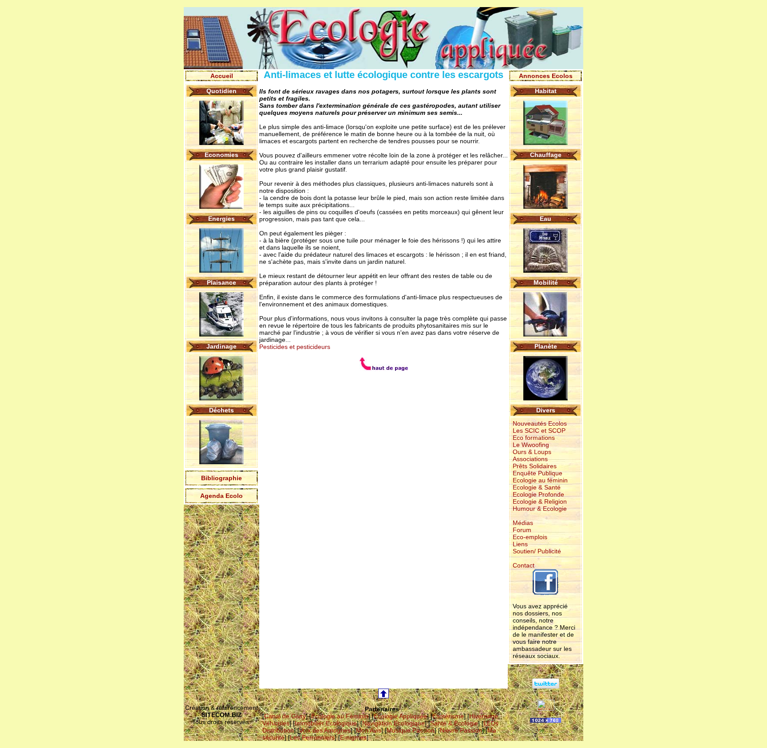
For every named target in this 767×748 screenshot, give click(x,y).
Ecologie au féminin (540, 480)
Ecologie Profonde (538, 494)
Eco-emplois (530, 536)
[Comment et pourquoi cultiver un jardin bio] (221, 398)
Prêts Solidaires (535, 466)
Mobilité (546, 282)
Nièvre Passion (461, 730)
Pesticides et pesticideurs (294, 346)
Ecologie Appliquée (400, 716)
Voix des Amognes (325, 730)
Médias (523, 522)
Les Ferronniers (312, 737)
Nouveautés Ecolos (540, 423)
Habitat (546, 90)
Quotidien (221, 90)
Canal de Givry (285, 716)
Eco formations (534, 437)
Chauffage (545, 154)
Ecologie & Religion (540, 501)
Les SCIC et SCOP (539, 430)
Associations (530, 458)
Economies (221, 154)
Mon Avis (368, 730)
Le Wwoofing (531, 444)
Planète (545, 346)
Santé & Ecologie (454, 723)
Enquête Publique (537, 473)
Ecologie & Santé (537, 487)
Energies (221, 218)
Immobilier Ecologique (326, 723)
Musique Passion (411, 730)
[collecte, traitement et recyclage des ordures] (221, 462)
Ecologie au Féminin (339, 716)
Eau (545, 218)
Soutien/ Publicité (537, 551)
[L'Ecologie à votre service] (545, 708)
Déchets (221, 410)
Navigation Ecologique (393, 723)
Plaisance (221, 282)
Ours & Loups (532, 451)
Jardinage (221, 346)
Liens (520, 544)
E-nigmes (353, 737)
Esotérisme (448, 716)
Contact (523, 565)
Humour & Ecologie (540, 508)
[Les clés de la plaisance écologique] (221, 334)
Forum (522, 529)
